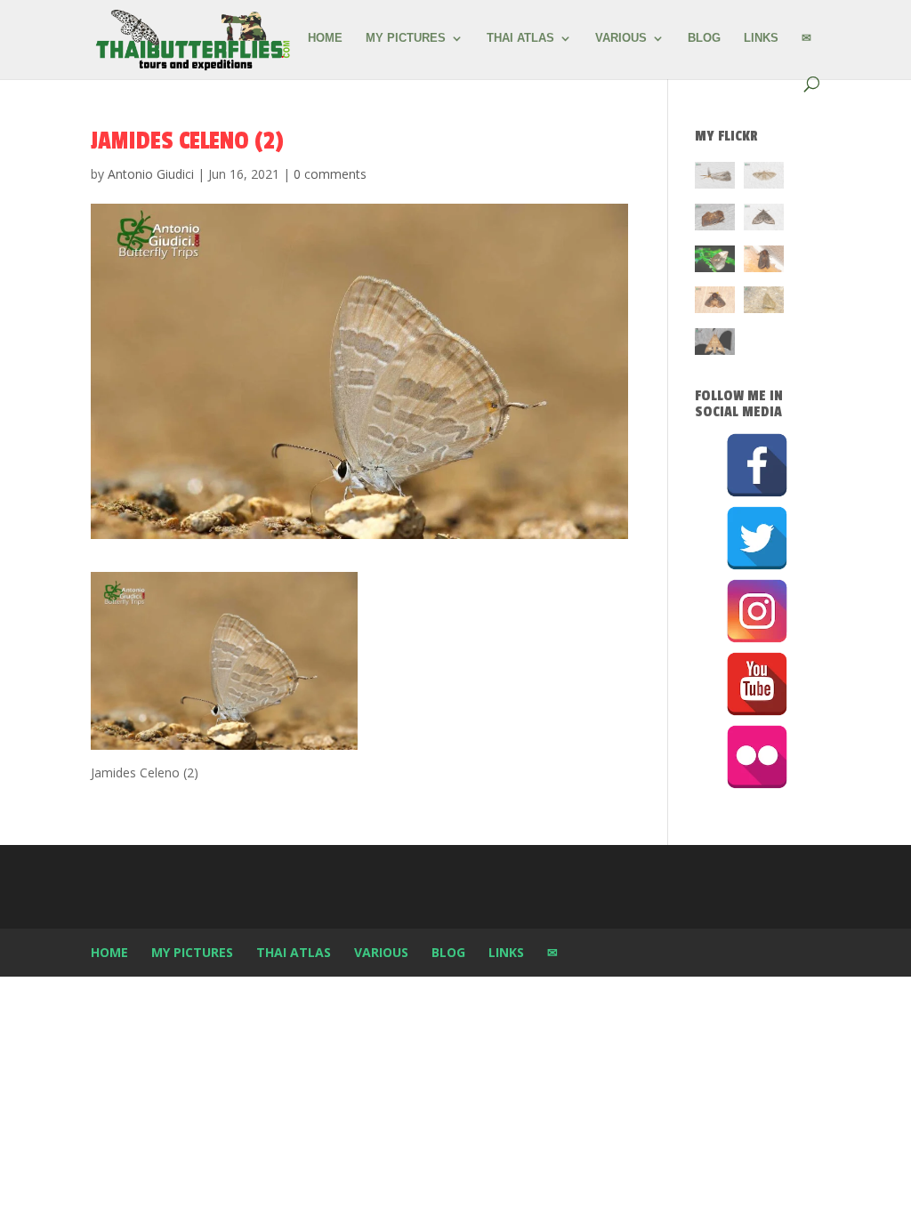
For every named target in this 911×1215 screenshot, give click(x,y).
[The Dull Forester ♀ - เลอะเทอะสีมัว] (764, 302)
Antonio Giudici (151, 173)
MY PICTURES (406, 38)
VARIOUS (621, 38)
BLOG (704, 38)
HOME (325, 38)
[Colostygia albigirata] (764, 220)
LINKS (761, 38)
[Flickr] (757, 757)
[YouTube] (757, 684)
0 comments (330, 173)
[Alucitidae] (764, 178)
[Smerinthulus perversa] (715, 344)
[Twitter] (757, 538)
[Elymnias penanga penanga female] (715, 261)
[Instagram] (757, 611)
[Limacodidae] (715, 220)
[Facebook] (757, 465)
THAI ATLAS (520, 38)
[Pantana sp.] (715, 178)
